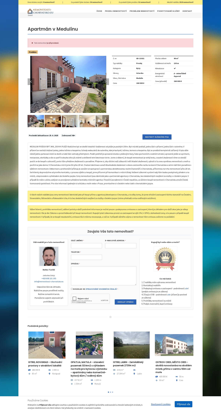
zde (186, 288)
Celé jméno (77, 240)
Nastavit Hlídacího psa (157, 137)
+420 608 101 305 (49, 278)
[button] (108, 392)
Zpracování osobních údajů (101, 289)
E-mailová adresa (115, 240)
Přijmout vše (183, 404)
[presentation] (25, 359)
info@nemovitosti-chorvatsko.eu (48, 281)
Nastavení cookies (160, 404)
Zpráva (75, 263)
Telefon (76, 252)
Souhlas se (95, 289)
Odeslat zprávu (126, 302)
